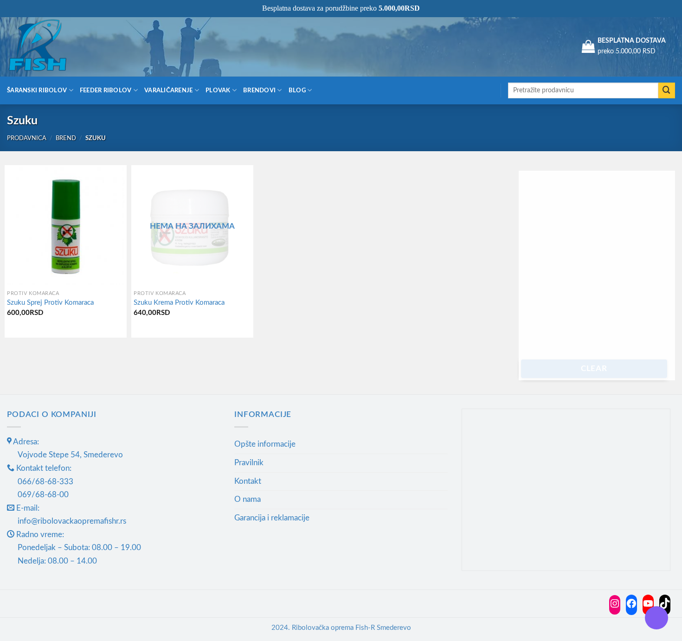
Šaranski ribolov (37, 90)
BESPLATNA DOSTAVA (632, 41)
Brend (66, 138)
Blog (297, 90)
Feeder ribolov (106, 90)
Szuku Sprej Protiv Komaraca (50, 302)
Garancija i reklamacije (271, 518)
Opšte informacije (265, 444)
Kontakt (247, 481)
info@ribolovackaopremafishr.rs (72, 521)
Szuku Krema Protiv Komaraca (179, 302)
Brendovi (259, 90)
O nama (247, 499)
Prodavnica (26, 138)
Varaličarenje (168, 90)
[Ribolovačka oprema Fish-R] (53, 46)
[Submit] (666, 91)
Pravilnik (249, 463)
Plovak (218, 90)
